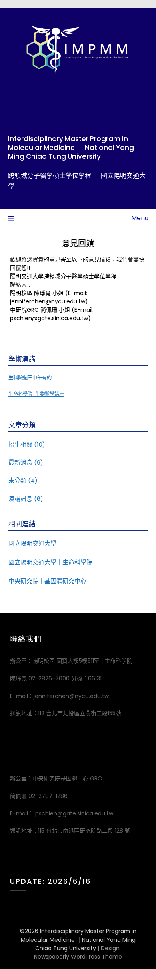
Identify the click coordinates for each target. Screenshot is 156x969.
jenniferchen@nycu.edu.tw (47, 301)
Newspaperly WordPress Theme (78, 957)
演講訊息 (20, 498)
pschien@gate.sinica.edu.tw (49, 318)
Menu (139, 218)
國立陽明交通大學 (32, 543)
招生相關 (20, 444)
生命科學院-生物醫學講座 (36, 394)
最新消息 (20, 462)
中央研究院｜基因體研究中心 (47, 581)
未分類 (17, 480)
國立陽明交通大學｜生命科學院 (50, 562)
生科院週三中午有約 (30, 377)
